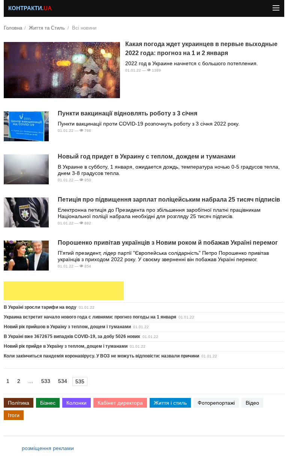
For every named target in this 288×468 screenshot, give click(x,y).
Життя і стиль (170, 403)
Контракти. (30, 8)
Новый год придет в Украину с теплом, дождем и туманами (147, 156)
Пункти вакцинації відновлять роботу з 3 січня (127, 113)
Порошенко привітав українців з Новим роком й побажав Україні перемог (168, 242)
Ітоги (14, 415)
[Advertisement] (64, 290)
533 (45, 381)
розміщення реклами (48, 448)
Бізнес (48, 403)
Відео (252, 403)
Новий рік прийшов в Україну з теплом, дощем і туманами (67, 326)
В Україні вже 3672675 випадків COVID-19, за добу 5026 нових (72, 336)
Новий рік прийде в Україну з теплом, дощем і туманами (66, 346)
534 (62, 381)
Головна (13, 28)
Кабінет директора (120, 403)
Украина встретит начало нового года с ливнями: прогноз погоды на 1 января (90, 317)
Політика (18, 403)
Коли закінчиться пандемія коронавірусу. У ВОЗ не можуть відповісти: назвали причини (101, 356)
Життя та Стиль (47, 28)
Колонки (76, 403)
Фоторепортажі (216, 403)
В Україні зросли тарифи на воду (40, 307)
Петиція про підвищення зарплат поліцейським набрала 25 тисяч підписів (169, 199)
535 (79, 381)
